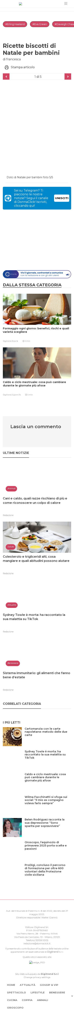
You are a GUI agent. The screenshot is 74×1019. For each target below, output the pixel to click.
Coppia (27, 1000)
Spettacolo (16, 992)
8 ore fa (15, 341)
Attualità (27, 984)
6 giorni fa (16, 395)
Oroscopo (15, 1007)
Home (11, 984)
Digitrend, (7, 341)
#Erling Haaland (15, 24)
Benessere (57, 992)
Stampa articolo (23, 67)
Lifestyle (38, 992)
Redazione (8, 515)
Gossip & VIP (49, 984)
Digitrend (52, 951)
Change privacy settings (37, 977)
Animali (42, 1000)
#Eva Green (39, 24)
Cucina (12, 1000)
